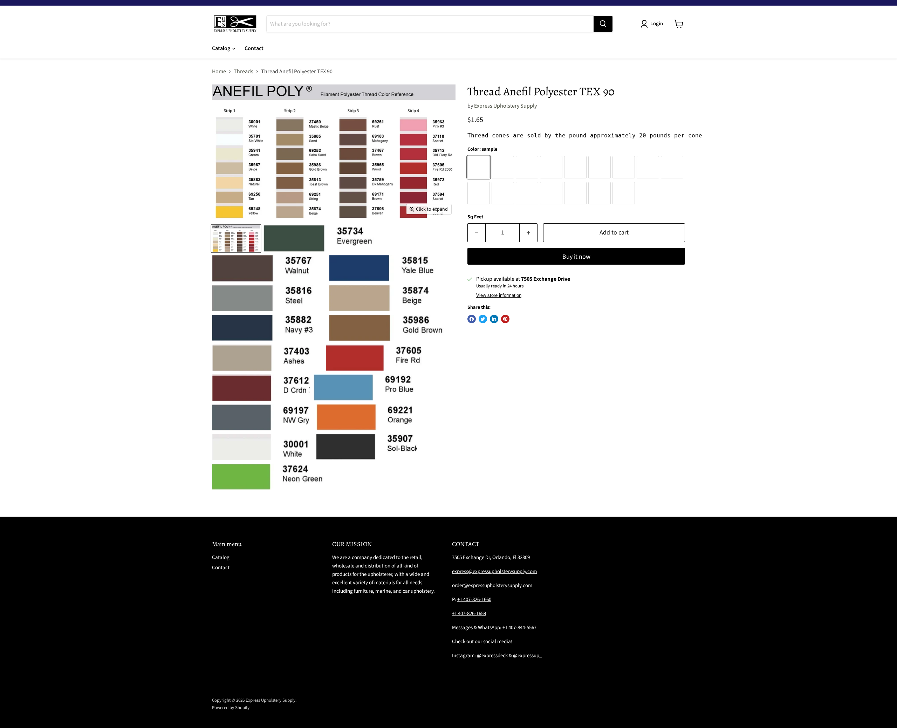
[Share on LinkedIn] (494, 319)
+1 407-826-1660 (474, 599)
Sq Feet (475, 217)
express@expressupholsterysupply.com (494, 571)
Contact (254, 48)
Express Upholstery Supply (505, 106)
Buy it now (576, 256)
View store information (498, 295)
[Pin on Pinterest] (505, 319)
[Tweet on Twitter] (483, 319)
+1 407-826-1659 (469, 613)
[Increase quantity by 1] (528, 233)
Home (219, 71)
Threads (243, 71)
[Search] (603, 24)
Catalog (221, 48)
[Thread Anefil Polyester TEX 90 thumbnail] (236, 238)
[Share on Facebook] (471, 319)
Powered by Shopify (230, 708)
